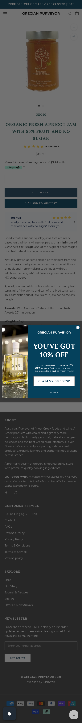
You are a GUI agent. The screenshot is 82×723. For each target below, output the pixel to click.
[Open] (9, 713)
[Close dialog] (77, 327)
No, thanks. (54, 392)
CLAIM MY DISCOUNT (54, 381)
